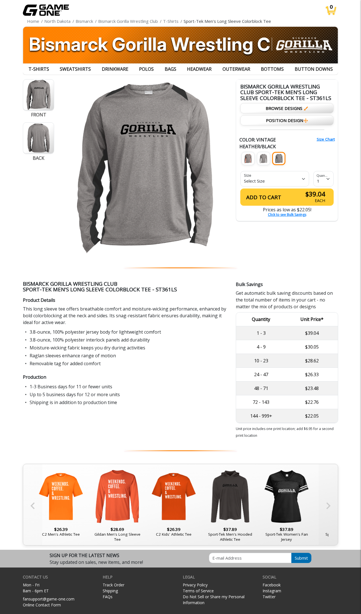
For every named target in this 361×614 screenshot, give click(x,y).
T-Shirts (38, 69)
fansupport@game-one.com (48, 599)
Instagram (272, 590)
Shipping (110, 590)
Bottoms (272, 69)
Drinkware (115, 69)
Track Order (113, 585)
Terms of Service (198, 590)
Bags (170, 69)
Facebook (272, 585)
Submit (301, 558)
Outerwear (236, 69)
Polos (146, 69)
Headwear (199, 69)
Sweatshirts (75, 69)
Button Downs (314, 69)
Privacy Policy (195, 585)
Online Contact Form (42, 605)
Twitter (269, 596)
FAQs (108, 596)
